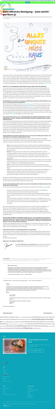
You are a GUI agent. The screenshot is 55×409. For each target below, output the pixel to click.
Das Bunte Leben (11, 9)
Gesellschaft (13, 319)
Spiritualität (29, 260)
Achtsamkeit (5, 9)
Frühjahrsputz (47, 83)
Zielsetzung (37, 328)
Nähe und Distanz (47, 321)
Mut (22, 259)
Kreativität (22, 321)
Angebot (4, 372)
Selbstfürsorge (15, 260)
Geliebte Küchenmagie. (27, 104)
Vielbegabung (36, 260)
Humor (3, 321)
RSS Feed (4, 392)
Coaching (23, 317)
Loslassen (18, 259)
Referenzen (5, 378)
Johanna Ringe (13, 265)
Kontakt (4, 379)
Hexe (4, 93)
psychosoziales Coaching (12, 323)
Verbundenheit (9, 328)
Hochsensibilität (7, 259)
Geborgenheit (6, 319)
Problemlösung (27, 259)
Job (5, 321)
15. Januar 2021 (12, 296)
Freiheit (30, 258)
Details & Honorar (6, 373)
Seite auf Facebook (6, 388)
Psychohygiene (35, 259)
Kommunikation (15, 321)
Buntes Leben (20, 258)
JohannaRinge (29, 274)
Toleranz (2, 328)
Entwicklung (36, 317)
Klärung (13, 259)
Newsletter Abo (30, 397)
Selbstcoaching (51, 324)
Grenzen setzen (39, 258)
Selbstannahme (32, 324)
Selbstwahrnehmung (40, 326)
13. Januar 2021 (6, 18)
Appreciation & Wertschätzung (33, 389)
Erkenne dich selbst (46, 317)
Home (4, 369)
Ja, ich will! (27, 2)
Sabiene (7, 283)
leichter (44, 187)
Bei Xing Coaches (30, 395)
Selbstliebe (22, 260)
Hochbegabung (47, 258)
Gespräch (19, 319)
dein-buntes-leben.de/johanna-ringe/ (16, 274)
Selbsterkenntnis (11, 326)
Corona (26, 258)
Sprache (53, 326)
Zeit (33, 328)
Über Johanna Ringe (6, 376)
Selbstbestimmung (7, 260)
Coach (20, 317)
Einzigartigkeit (29, 317)
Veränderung (18, 328)
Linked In (4, 389)
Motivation (36, 322)
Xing (3, 391)
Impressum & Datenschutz (7, 381)
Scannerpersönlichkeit (23, 323)
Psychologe (42, 259)
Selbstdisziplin (3, 326)
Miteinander (29, 322)
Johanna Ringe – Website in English (9, 394)
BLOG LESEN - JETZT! (36, 350)
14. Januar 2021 (9, 285)
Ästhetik (12, 113)
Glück (34, 258)
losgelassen (31, 107)
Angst (9, 317)
